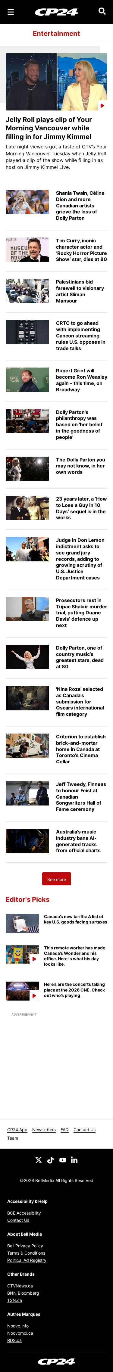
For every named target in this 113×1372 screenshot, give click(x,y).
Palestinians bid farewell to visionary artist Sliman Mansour (80, 291)
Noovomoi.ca (20, 1333)
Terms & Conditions (26, 1253)
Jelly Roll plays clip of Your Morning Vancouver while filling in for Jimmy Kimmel (49, 128)
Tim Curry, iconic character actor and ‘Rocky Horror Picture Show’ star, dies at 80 (81, 249)
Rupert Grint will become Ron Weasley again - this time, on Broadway (81, 380)
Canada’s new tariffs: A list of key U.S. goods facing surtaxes (75, 919)
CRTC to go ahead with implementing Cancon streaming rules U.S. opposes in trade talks (80, 335)
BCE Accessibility (24, 1212)
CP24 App (17, 1129)
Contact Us (85, 1129)
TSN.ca (14, 1300)
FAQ (65, 1129)
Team (12, 1138)
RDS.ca (14, 1340)
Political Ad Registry (26, 1260)
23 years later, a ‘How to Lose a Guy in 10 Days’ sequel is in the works (81, 508)
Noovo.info (18, 1325)
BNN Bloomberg (23, 1293)
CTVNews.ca (20, 1285)
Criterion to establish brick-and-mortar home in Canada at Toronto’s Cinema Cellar (81, 749)
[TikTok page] (50, 1159)
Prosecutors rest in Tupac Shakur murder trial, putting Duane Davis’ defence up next (81, 612)
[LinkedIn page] (74, 1159)
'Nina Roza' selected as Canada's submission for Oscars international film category (80, 701)
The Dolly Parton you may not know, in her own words (80, 466)
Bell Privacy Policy (25, 1245)
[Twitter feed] (38, 1159)
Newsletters (44, 1129)
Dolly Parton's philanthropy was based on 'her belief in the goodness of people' (79, 424)
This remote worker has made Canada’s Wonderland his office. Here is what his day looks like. (74, 956)
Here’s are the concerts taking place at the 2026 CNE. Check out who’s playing (74, 990)
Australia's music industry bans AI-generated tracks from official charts (78, 841)
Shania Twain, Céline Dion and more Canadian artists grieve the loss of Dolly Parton (80, 205)
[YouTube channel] (62, 1159)
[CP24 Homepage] (56, 12)
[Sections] (11, 12)
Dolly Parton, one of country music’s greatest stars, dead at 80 (80, 657)
